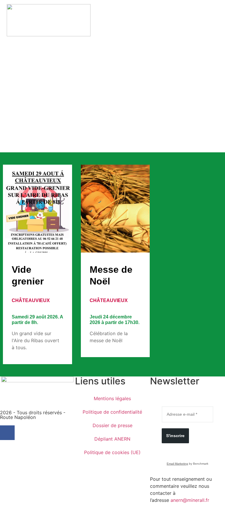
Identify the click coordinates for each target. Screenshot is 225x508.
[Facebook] (7, 432)
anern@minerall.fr (190, 500)
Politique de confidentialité (112, 412)
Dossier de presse (112, 425)
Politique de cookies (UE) (112, 452)
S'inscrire (175, 435)
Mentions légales (112, 398)
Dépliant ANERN (112, 439)
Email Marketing (177, 463)
